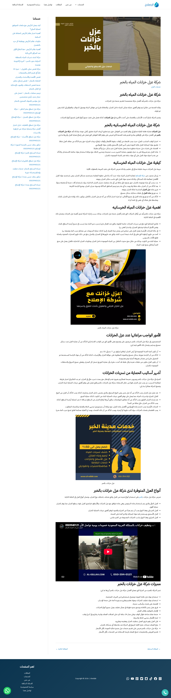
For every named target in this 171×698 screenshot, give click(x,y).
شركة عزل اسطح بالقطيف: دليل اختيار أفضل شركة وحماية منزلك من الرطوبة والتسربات (26, 129)
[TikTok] (150, 678)
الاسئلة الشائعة (17, 4)
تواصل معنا (48, 4)
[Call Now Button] (165, 692)
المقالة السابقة (153, 649)
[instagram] (160, 678)
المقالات (59, 4)
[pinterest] (137, 678)
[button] (76, 4)
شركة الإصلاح (140, 175)
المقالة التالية (62, 649)
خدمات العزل (156, 86)
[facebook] (155, 678)
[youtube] (132, 678)
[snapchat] (146, 678)
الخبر (140, 497)
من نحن (68, 4)
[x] (141, 678)
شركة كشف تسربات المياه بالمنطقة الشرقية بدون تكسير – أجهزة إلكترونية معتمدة (27, 61)
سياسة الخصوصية (33, 4)
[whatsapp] (127, 678)
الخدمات (81, 4)
